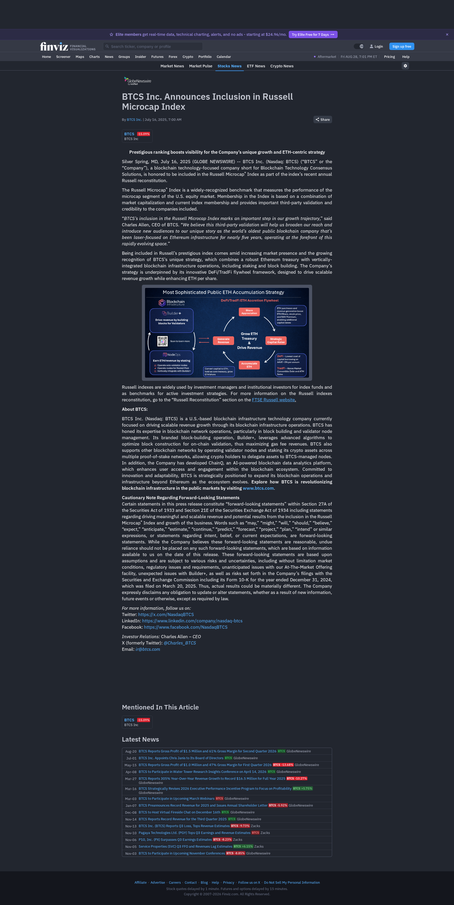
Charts (94, 56)
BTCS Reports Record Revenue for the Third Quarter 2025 (183, 819)
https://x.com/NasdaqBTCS (166, 614)
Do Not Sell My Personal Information (292, 882)
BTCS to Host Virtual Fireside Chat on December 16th (179, 812)
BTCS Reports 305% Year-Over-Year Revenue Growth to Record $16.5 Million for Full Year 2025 (212, 778)
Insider (140, 56)
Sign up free (402, 46)
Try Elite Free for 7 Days (310, 34)
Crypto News (281, 65)
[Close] (447, 34)
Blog (204, 882)
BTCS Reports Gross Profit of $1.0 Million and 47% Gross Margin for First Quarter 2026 (205, 765)
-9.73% (240, 826)
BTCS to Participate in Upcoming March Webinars (176, 798)
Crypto (188, 56)
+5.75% (302, 788)
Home (46, 56)
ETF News (256, 65)
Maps (80, 56)
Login (379, 46)
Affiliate (141, 882)
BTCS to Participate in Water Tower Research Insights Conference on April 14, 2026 (202, 771)
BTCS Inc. (134, 119)
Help (406, 56)
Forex (173, 56)
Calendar (224, 56)
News (109, 56)
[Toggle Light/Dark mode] (359, 46)
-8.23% (222, 839)
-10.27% (297, 778)
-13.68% (283, 765)
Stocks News (230, 65)
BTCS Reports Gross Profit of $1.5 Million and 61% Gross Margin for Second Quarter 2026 (207, 751)
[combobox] (153, 46)
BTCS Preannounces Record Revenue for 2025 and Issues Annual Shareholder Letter (203, 805)
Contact (191, 882)
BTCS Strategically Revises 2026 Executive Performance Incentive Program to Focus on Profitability (215, 788)
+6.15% (243, 846)
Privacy (228, 882)
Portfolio (204, 56)
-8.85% (235, 853)
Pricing (389, 56)
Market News (172, 65)
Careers (175, 882)
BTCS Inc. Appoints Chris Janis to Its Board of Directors (181, 758)
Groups (124, 56)
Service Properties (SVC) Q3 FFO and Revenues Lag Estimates (185, 846)
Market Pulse (200, 65)
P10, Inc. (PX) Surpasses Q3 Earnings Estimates (175, 839)
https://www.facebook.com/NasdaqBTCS (186, 627)
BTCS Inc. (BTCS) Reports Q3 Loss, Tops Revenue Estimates (184, 826)
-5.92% (278, 805)
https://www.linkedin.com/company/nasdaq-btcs (192, 621)
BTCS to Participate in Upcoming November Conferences (182, 853)
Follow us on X (249, 882)
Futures (157, 56)
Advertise (158, 882)
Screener (63, 56)
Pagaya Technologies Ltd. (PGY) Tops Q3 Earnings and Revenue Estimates (194, 833)
